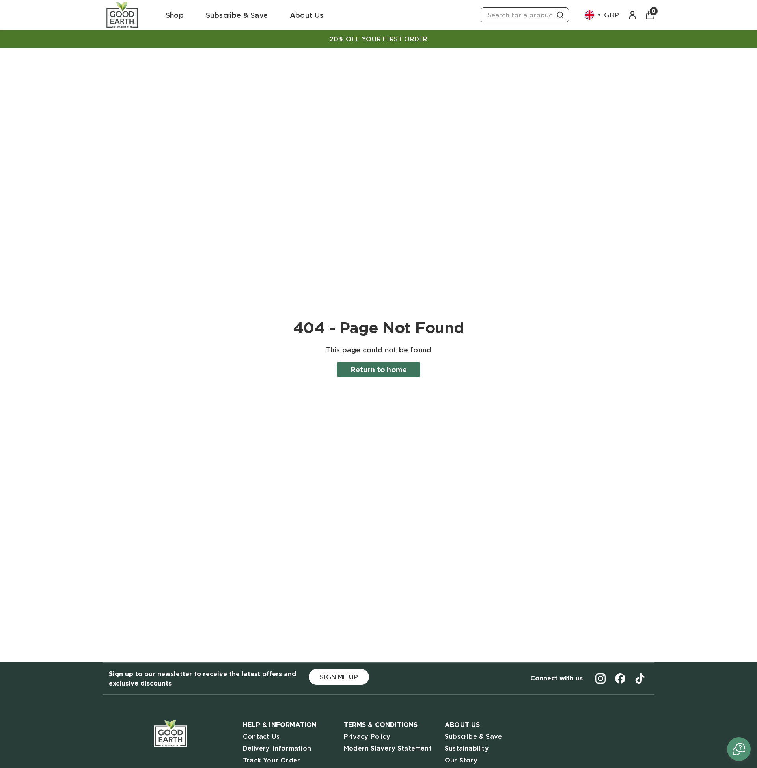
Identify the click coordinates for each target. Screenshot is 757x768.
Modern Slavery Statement (388, 748)
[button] (739, 749)
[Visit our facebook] (620, 678)
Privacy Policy (367, 736)
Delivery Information (277, 748)
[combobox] (525, 14)
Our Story (461, 760)
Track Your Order (271, 760)
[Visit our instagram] (600, 678)
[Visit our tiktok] (640, 678)
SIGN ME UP (339, 676)
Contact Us (261, 736)
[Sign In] (632, 15)
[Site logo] (122, 15)
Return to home (378, 369)
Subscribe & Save (473, 736)
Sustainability (467, 748)
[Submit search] (560, 15)
